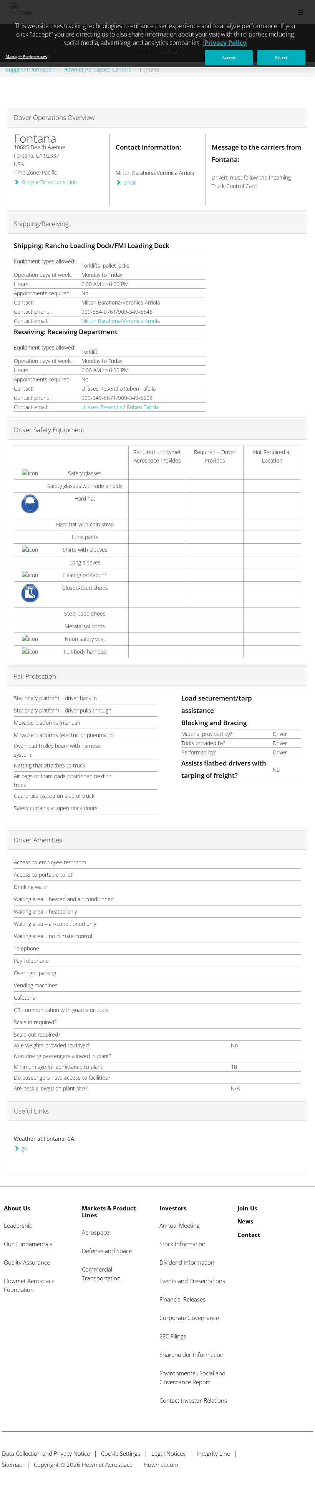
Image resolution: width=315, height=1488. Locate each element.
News (245, 1221)
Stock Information (182, 1244)
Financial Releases (182, 1299)
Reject (281, 57)
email (129, 182)
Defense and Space (107, 1251)
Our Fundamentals (28, 1244)
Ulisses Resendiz (101, 407)
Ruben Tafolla (143, 407)
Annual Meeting (179, 1225)
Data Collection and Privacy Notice (46, 1453)
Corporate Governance (189, 1318)
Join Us (247, 1208)
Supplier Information (30, 69)
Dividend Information (186, 1262)
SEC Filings (172, 1336)
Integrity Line (213, 1453)
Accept (228, 57)
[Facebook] (278, 1464)
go (24, 1148)
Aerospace (95, 1232)
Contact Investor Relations (193, 1400)
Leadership (18, 1225)
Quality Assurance (27, 1262)
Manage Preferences (26, 56)
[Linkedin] (292, 1464)
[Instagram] (306, 1464)
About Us (17, 1208)
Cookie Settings (120, 1453)
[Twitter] (263, 1464)
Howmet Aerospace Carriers (97, 69)
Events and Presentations (192, 1281)
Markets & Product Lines (109, 1211)
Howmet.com (161, 1464)
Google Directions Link (49, 182)
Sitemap (12, 1464)
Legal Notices (168, 1453)
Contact (248, 1234)
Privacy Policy (225, 42)
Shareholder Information (191, 1354)
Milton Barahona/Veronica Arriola (120, 321)
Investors (172, 1208)
